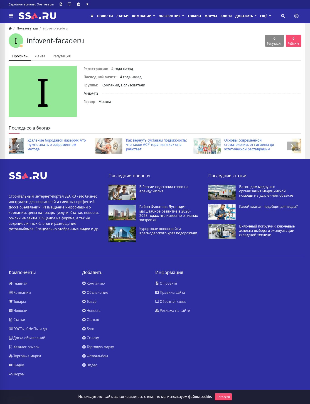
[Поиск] (283, 16)
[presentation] (17, 146)
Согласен (223, 397)
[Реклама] (79, 4)
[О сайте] (61, 4)
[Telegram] (87, 4)
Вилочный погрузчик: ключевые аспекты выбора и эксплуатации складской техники (267, 230)
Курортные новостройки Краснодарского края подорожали (168, 231)
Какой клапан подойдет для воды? (268, 206)
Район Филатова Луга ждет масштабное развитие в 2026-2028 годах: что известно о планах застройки (168, 213)
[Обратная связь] (70, 4)
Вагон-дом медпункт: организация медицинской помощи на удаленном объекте (266, 191)
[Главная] (92, 16)
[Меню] (11, 15)
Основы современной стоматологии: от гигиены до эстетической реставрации (179, 144)
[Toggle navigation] (296, 16)
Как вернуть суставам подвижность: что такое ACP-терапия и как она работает (86, 144)
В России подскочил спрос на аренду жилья (164, 189)
